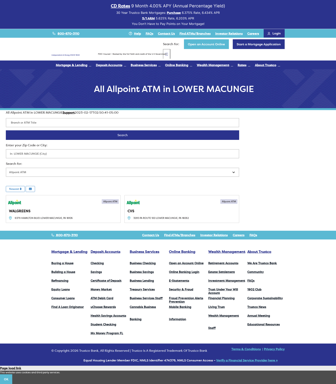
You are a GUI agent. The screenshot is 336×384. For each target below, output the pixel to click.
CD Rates (120, 6)
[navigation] (206, 44)
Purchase (174, 13)
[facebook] (265, 235)
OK (6, 379)
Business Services (144, 251)
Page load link (10, 368)
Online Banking (182, 251)
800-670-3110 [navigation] (66, 235)
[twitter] (271, 235)
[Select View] (30, 189)
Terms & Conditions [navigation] (246, 349)
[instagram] (277, 235)
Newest (14, 189)
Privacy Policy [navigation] (274, 349)
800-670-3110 (68, 33)
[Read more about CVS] (182, 209)
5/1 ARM (148, 18)
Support (69, 112)
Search (127, 135)
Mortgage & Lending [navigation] (69, 251)
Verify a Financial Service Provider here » (247, 360)
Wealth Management (226, 251)
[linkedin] (283, 235)
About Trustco (259, 251)
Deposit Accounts (105, 251)
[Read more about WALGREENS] (63, 209)
